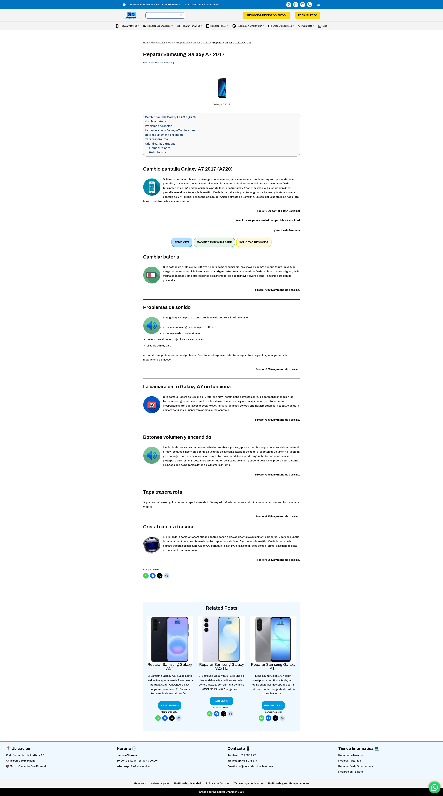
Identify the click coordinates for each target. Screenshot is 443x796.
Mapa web (140, 783)
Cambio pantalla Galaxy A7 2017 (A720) (171, 117)
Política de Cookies (217, 783)
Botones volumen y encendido (164, 134)
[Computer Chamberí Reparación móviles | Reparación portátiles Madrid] (131, 16)
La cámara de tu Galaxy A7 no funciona (170, 130)
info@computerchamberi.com (254, 766)
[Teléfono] (309, 4)
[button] (138, 25)
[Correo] (302, 4)
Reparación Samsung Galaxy (194, 42)
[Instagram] (295, 4)
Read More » (168, 707)
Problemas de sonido (158, 125)
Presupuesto (307, 15)
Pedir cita (181, 242)
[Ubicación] (288, 4)
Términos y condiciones (248, 783)
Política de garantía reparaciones (288, 783)
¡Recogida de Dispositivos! (266, 15)
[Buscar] (181, 15)
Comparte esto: (160, 148)
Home (146, 42)
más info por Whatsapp (214, 242)
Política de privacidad (187, 783)
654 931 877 (249, 760)
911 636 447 (248, 755)
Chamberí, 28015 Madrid (20, 760)
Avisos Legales (160, 783)
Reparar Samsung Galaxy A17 (273, 666)
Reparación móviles (163, 42)
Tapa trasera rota (156, 139)
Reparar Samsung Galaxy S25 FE (221, 666)
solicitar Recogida (254, 242)
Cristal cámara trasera (160, 143)
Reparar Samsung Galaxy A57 (169, 666)
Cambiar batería (155, 121)
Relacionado (158, 152)
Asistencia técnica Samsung (158, 62)
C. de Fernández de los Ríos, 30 (25, 755)
